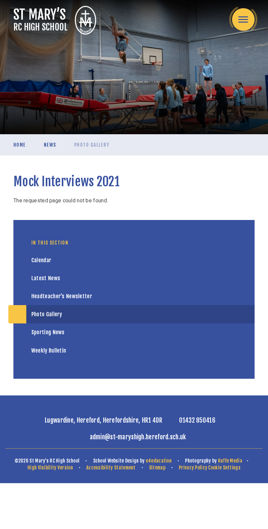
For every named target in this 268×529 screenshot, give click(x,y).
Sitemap (157, 468)
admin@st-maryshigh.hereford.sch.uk (138, 437)
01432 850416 (197, 420)
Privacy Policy (193, 468)
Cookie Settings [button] (224, 468)
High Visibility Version (50, 468)
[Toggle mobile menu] (243, 19)
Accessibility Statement (111, 468)
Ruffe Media (230, 461)
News (50, 145)
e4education (159, 461)
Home (19, 145)
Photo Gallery (91, 145)
